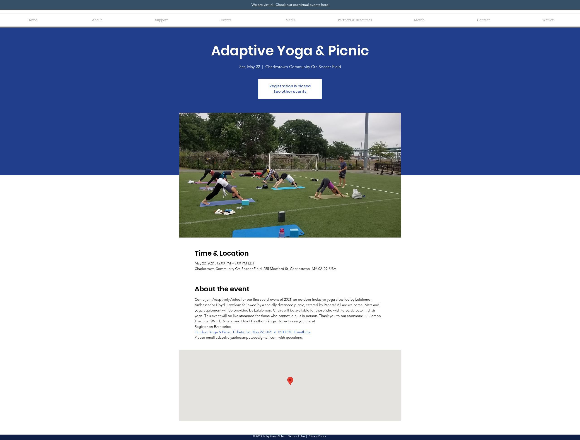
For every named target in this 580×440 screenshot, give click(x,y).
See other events (290, 91)
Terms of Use (296, 436)
